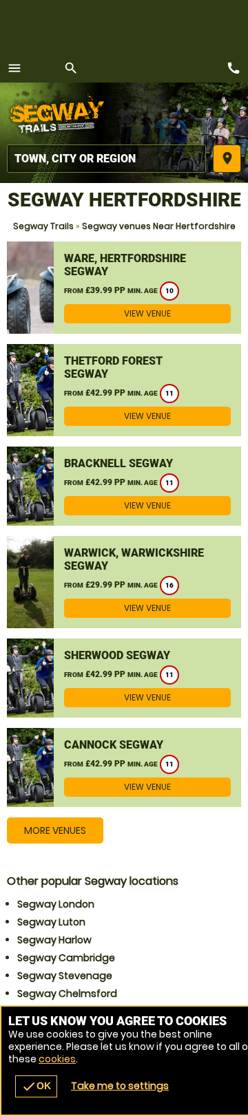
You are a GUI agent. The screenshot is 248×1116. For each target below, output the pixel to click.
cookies (57, 1059)
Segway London (55, 904)
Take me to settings (120, 1086)
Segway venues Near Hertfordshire (159, 226)
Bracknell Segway (118, 463)
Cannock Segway (113, 744)
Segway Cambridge (66, 958)
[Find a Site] (106, 158)
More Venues (55, 830)
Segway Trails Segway (58, 113)
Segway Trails (43, 226)
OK (36, 1086)
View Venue (147, 313)
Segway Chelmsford (67, 993)
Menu (14, 68)
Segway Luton (51, 922)
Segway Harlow (54, 940)
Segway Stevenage (64, 976)
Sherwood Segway (117, 655)
